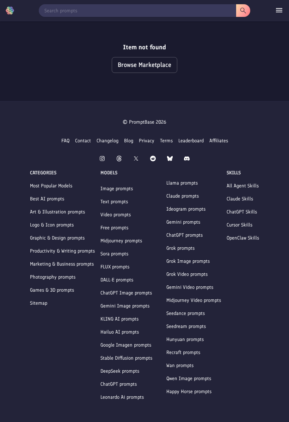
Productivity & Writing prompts (62, 251)
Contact (83, 141)
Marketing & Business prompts (62, 264)
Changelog (107, 141)
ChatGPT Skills (242, 212)
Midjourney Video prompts (193, 300)
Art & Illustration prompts (57, 212)
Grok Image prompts (188, 261)
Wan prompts (179, 365)
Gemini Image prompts (124, 306)
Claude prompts (182, 196)
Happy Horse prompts (188, 392)
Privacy (146, 141)
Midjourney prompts (121, 241)
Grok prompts (180, 248)
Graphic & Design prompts (57, 238)
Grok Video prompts (187, 274)
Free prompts (114, 228)
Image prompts (116, 189)
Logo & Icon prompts (52, 225)
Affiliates (218, 141)
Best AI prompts (47, 199)
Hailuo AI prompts (119, 332)
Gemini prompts (183, 222)
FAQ (65, 141)
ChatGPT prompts (118, 384)
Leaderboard (191, 141)
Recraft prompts (183, 352)
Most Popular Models (51, 186)
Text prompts (114, 202)
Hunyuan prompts (185, 339)
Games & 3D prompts (52, 290)
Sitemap (38, 303)
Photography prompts (52, 277)
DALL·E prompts (116, 280)
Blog (128, 141)
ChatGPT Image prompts (126, 293)
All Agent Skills (243, 186)
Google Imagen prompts (125, 345)
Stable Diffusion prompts (126, 358)
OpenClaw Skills (243, 238)
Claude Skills (240, 199)
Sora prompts (114, 254)
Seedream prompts (186, 326)
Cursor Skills (239, 225)
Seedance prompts (185, 313)
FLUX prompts (114, 267)
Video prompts (115, 215)
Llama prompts (182, 183)
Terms (166, 141)
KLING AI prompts (119, 319)
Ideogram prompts (185, 209)
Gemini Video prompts (189, 287)
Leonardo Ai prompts (122, 397)
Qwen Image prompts (188, 378)
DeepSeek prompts (119, 371)
